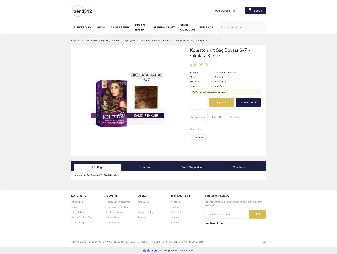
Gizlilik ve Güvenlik (114, 212)
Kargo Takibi (77, 212)
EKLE (258, 214)
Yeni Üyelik (143, 201)
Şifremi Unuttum (146, 212)
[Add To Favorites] (199, 116)
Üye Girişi (143, 207)
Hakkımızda (77, 201)
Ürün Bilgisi (97, 167)
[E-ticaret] (168, 250)
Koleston (218, 77)
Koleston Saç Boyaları (225, 72)
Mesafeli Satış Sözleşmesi (117, 201)
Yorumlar (145, 167)
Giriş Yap (230, 10)
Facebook (176, 201)
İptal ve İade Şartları (114, 217)
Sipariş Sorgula (79, 222)
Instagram (176, 212)
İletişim (74, 207)
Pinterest (175, 222)
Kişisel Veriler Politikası (116, 207)
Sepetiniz (142, 217)
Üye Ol (219, 10)
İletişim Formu (111, 222)
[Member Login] (211, 10)
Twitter (174, 207)
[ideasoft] (150, 250)
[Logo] (82, 10)
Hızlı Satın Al (248, 102)
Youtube (175, 217)
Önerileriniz (239, 167)
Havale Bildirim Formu (82, 217)
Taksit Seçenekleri (192, 167)
